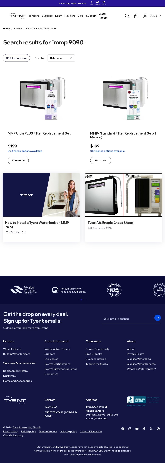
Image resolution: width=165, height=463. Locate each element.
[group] (23, 290)
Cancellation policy (13, 435)
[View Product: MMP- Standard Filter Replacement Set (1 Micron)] (123, 118)
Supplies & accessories (19, 363)
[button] (78, 299)
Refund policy (28, 431)
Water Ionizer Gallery (57, 349)
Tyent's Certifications (57, 363)
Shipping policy (68, 431)
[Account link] (145, 15)
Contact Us (51, 373)
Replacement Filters (15, 370)
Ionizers (8, 341)
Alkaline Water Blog (139, 358)
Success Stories (96, 358)
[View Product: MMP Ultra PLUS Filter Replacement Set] (41, 118)
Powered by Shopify (30, 427)
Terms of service (48, 431)
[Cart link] (136, 15)
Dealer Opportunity (98, 349)
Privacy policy (10, 431)
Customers (93, 341)
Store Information (56, 341)
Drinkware (9, 375)
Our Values (51, 358)
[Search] (127, 15)
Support (49, 353)
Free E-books (94, 353)
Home (6, 28)
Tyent (16, 427)
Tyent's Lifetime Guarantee (61, 368)
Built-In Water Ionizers (16, 353)
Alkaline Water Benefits (141, 363)
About (131, 341)
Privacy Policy (135, 353)
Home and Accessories (17, 380)
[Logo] (18, 16)
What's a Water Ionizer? (141, 368)
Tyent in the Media (97, 363)
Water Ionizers (12, 349)
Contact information (91, 431)
